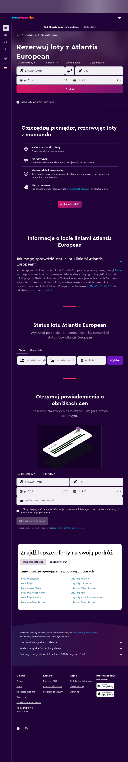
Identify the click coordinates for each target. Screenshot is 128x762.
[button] (5, 18)
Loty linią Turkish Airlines (33, 593)
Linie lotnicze (30, 35)
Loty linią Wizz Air (79, 579)
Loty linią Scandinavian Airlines (86, 597)
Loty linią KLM (77, 593)
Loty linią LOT (28, 583)
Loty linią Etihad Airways (83, 588)
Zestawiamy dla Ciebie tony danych (41, 648)
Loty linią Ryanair (30, 579)
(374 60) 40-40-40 (100, 286)
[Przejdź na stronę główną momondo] (23, 17)
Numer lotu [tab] (36, 350)
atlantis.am (47, 290)
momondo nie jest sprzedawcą (38, 642)
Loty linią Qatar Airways (33, 602)
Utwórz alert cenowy (78, 189)
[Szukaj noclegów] (5, 35)
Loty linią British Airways (83, 602)
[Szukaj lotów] (5, 28)
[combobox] (74, 62)
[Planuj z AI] (5, 49)
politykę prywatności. (74, 528)
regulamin (57, 528)
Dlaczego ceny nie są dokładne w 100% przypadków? (52, 654)
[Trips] (5, 58)
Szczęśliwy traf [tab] (58, 562)
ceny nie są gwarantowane (85, 633)
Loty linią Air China (31, 588)
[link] (70, 204)
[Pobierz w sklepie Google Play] (105, 686)
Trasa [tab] (22, 350)
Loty (18, 35)
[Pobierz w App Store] (105, 694)
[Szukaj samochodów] (5, 42)
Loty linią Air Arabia (31, 597)
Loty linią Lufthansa (80, 583)
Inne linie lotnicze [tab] (33, 562)
